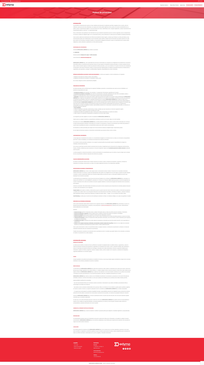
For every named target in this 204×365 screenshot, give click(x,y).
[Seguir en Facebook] (123, 349)
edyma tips (182, 5)
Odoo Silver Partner (174, 5)
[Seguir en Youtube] (130, 349)
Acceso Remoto (198, 5)
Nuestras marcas (164, 5)
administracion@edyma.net (106, 205)
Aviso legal (75, 344)
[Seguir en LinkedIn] (128, 349)
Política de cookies (77, 348)
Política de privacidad (77, 346)
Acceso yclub (189, 5)
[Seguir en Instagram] (125, 349)
